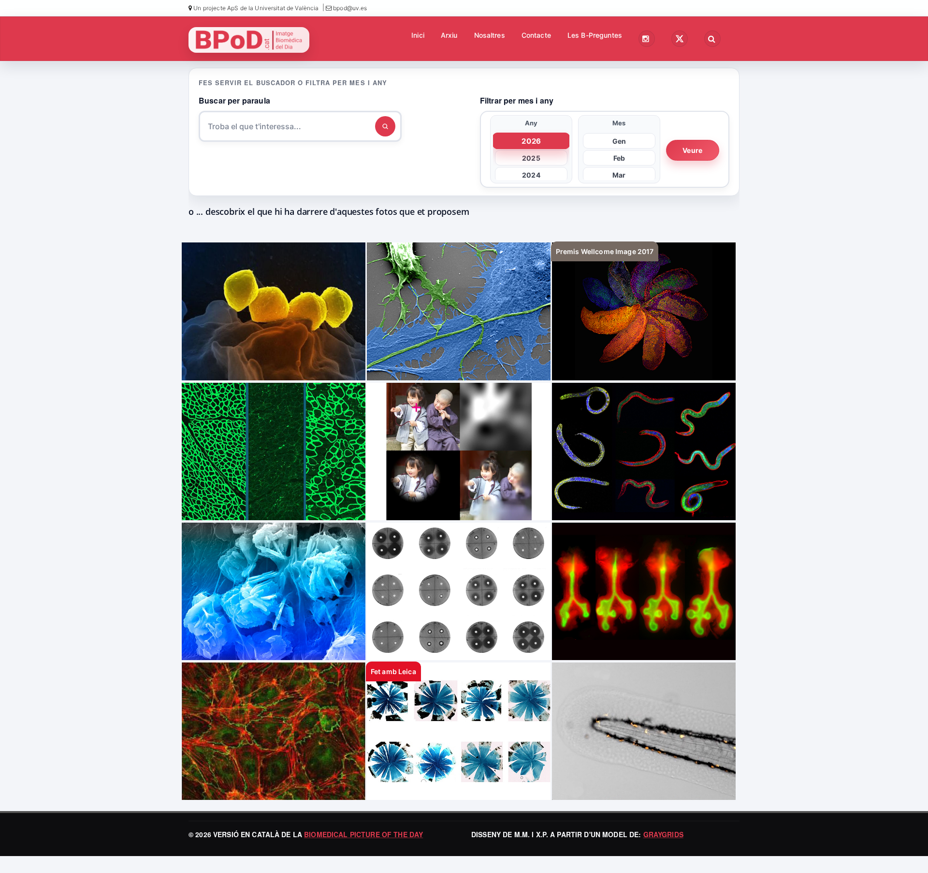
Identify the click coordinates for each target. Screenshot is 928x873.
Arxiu (449, 35)
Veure (692, 150)
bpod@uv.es (349, 8)
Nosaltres (489, 35)
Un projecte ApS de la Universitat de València (255, 8)
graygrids (663, 834)
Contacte (536, 35)
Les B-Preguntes (594, 35)
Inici (417, 35)
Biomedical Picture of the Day (363, 834)
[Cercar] (385, 126)
